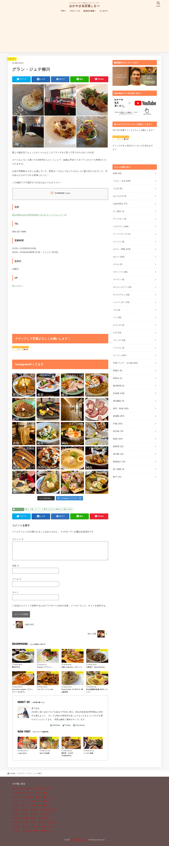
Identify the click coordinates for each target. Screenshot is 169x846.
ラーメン (119, 355)
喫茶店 (35, 810)
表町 (52, 827)
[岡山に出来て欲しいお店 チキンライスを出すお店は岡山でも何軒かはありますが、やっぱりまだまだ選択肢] (72, 385)
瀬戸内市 (52, 822)
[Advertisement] (84, 33)
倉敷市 (17, 810)
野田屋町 (69, 509)
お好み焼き (120, 204)
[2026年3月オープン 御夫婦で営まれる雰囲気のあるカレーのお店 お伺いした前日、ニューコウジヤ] (96, 385)
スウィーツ (120, 272)
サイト (15, 592)
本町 (26, 822)
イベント (118, 242)
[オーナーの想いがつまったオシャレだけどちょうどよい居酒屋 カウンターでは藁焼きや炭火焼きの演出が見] (72, 433)
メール (16, 579)
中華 (47, 805)
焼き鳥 (118, 431)
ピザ (117, 333)
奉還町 (45, 810)
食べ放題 (118, 469)
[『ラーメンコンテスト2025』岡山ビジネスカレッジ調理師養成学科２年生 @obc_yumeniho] (96, 433)
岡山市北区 (50, 509)
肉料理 (118, 446)
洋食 (117, 424)
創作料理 (118, 386)
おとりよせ (119, 196)
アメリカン (119, 219)
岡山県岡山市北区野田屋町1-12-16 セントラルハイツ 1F (39, 215)
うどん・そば (121, 181)
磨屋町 (43, 827)
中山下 (38, 805)
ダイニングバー (122, 287)
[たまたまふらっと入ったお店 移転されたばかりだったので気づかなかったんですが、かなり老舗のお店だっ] (23, 409)
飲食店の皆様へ (90, 11)
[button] (28, 100)
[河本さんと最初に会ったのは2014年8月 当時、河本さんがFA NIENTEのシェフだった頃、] (72, 409)
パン (117, 317)
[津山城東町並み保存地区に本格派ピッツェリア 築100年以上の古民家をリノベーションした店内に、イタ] (48, 458)
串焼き (117, 378)
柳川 (59, 509)
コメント (18, 539)
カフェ (17, 801)
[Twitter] (66, 725)
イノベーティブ (121, 234)
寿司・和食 (120, 408)
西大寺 (17, 831)
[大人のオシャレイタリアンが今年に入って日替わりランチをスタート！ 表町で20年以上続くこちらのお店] (96, 458)
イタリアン (12, 59)
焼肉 (117, 439)
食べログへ (17, 285)
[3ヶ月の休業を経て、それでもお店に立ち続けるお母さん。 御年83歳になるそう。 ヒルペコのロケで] (23, 482)
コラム (117, 264)
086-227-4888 (19, 231)
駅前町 (46, 831)
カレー (118, 257)
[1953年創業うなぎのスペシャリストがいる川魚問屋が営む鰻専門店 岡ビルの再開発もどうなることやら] (23, 458)
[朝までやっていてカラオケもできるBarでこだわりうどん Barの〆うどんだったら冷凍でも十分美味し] (23, 433)
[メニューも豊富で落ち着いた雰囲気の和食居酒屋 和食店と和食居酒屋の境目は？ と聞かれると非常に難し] (96, 482)
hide (68, 193)
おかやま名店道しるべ (84, 5)
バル (116, 310)
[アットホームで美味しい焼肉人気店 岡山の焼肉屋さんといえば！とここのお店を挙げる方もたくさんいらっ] (96, 409)
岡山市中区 (47, 814)
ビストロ (118, 325)
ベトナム (118, 348)
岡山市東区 (45, 818)
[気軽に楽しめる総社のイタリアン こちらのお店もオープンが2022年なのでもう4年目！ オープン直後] (48, 433)
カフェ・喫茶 (121, 249)
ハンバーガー (121, 302)
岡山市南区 (32, 818)
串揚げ (117, 370)
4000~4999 (19, 793)
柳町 (34, 822)
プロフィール (75, 11)
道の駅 (118, 454)
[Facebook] (79, 725)
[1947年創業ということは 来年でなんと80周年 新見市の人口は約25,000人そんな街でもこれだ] (23, 385)
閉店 (37, 831)
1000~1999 (19, 789)
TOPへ (63, 11)
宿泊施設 (118, 401)
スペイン (118, 279)
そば (39, 797)
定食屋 (118, 393)
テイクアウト (121, 295)
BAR (117, 173)
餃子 (117, 477)
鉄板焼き (119, 462)
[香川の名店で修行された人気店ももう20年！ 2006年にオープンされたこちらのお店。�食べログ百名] (48, 482)
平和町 (17, 822)
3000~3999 (46, 789)
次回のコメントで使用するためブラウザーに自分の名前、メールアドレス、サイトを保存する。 (61, 605)
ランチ (17, 805)
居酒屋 (118, 416)
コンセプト (103, 11)
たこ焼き (118, 211)
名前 (15, 565)
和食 (26, 810)
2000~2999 (33, 789)
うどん (17, 797)
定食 (54, 810)
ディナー (37, 801)
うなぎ (117, 188)
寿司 (26, 814)
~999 (39, 793)
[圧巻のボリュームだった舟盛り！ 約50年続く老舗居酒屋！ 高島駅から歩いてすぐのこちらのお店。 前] (72, 482)
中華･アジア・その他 (125, 363)
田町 (34, 827)
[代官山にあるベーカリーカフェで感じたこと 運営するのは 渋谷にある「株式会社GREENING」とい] (48, 385)
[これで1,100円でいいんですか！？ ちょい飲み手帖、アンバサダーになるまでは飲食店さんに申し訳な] (48, 409)
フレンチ (119, 340)
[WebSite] (55, 725)
